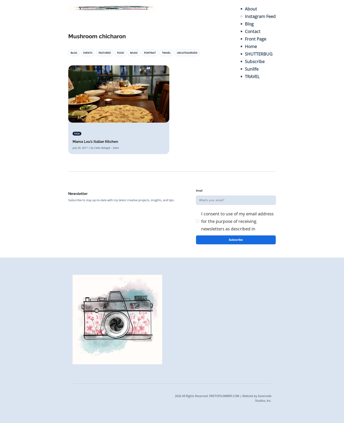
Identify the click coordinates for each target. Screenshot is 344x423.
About (251, 9)
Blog (249, 24)
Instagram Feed (260, 16)
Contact (253, 31)
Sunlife (252, 69)
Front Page (255, 39)
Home (251, 46)
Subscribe (255, 61)
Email (199, 190)
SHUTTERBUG (259, 54)
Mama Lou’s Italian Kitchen (95, 141)
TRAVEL (252, 76)
